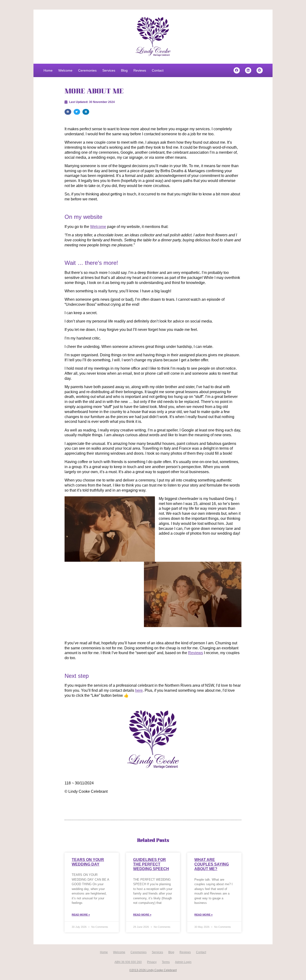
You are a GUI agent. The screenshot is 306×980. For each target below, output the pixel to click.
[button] (68, 112)
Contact (158, 70)
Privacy (152, 962)
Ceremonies (87, 70)
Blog (124, 70)
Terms (166, 962)
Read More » (81, 914)
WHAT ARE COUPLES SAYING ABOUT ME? (211, 864)
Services (108, 70)
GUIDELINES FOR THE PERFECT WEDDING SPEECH (151, 864)
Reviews (139, 70)
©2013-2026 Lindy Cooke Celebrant (153, 970)
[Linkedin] (248, 70)
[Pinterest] (260, 70)
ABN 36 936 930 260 (128, 962)
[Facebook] (237, 70)
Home (48, 70)
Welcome (65, 70)
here (139, 690)
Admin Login (183, 962)
